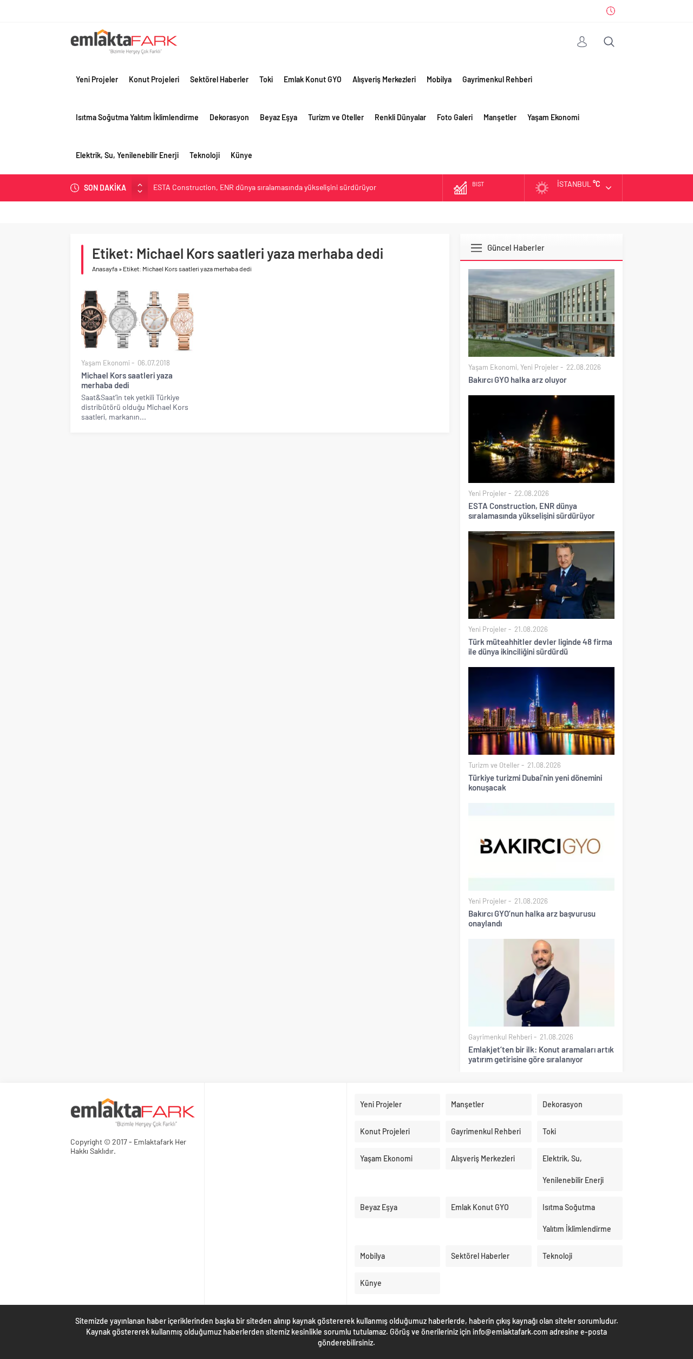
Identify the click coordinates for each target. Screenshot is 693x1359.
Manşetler (500, 117)
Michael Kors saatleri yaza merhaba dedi (127, 380)
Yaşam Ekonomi (553, 117)
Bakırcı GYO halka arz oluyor (517, 379)
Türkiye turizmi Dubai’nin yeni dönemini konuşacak (535, 782)
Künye (241, 155)
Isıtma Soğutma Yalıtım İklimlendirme (137, 117)
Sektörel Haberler (219, 79)
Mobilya (439, 79)
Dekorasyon (229, 117)
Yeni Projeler (97, 79)
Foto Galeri (455, 117)
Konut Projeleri (154, 79)
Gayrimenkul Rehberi (497, 79)
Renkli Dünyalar (400, 117)
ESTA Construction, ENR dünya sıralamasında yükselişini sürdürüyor (531, 510)
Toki (266, 79)
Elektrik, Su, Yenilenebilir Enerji (127, 155)
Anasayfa (104, 268)
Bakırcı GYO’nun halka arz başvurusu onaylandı (532, 918)
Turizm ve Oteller (336, 117)
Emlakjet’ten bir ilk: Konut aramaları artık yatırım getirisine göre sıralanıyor (541, 1054)
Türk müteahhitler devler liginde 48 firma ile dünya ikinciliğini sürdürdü (267, 187)
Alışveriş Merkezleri (384, 79)
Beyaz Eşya (278, 117)
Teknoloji (204, 155)
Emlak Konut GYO (313, 79)
